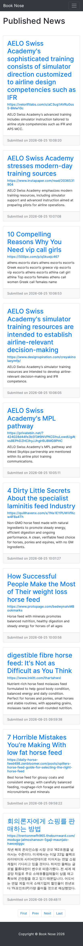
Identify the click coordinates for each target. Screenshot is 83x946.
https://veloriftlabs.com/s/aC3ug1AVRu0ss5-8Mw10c (40, 106)
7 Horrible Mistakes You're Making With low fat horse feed (36, 745)
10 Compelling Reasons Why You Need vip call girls (34, 242)
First (23, 913)
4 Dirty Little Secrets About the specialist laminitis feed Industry (41, 498)
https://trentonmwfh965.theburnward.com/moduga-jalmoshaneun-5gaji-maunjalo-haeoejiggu (41, 839)
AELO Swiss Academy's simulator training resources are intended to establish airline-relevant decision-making (40, 330)
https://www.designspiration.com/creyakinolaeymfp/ (41, 359)
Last (59, 913)
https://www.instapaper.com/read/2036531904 (41, 182)
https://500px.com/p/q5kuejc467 (33, 257)
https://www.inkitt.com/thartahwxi (34, 678)
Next (47, 913)
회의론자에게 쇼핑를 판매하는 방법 (41, 825)
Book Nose (13, 5)
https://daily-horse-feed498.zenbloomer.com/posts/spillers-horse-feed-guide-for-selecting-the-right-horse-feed (39, 765)
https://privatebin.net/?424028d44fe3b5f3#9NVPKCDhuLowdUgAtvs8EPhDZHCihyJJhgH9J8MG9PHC (41, 437)
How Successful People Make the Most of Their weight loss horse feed (41, 587)
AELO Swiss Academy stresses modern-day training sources (40, 166)
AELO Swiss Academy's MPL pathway (31, 418)
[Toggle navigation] (74, 6)
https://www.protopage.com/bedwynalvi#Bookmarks (40, 608)
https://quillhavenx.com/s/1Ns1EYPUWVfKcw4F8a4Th (41, 515)
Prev (35, 913)
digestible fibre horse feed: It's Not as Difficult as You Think (39, 663)
